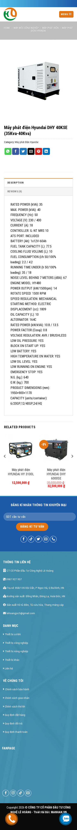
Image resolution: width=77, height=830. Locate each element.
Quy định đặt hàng (15, 714)
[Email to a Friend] (31, 151)
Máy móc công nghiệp (26, 28)
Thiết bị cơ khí (13, 634)
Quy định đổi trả (13, 723)
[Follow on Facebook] (23, 539)
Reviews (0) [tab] (14, 191)
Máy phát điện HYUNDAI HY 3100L (21, 472)
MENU (65, 14)
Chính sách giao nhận (17, 697)
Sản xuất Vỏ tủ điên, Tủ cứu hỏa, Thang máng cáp (35, 604)
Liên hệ (9, 668)
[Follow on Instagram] (13, 793)
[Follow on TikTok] (31, 539)
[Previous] (5, 464)
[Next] (72, 464)
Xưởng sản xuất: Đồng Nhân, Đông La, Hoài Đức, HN (35, 596)
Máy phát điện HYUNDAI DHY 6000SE (56, 474)
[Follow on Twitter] (38, 539)
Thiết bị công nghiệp (16, 642)
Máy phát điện (50, 28)
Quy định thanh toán (16, 731)
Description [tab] (15, 182)
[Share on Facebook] (15, 151)
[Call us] (53, 539)
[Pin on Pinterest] (38, 151)
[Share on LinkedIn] (46, 151)
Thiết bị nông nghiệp (16, 651)
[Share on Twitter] (23, 151)
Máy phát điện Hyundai (26, 142)
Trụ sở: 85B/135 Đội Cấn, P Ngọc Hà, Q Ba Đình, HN (35, 587)
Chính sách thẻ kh (15, 706)
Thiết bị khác (12, 659)
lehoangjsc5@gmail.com (20, 613)
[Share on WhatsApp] (8, 151)
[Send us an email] (46, 539)
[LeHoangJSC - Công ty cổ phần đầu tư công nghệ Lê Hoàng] (28, 14)
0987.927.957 (14, 579)
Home (7, 28)
